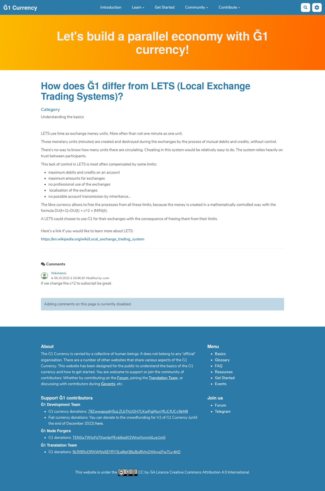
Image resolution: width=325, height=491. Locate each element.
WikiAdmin (58, 273)
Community (195, 7)
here (99, 423)
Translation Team (163, 378)
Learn (136, 7)
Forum (122, 378)
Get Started (164, 7)
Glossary (222, 360)
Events (220, 383)
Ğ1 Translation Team (59, 445)
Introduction (110, 7)
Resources (224, 372)
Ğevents (108, 383)
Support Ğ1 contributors (67, 397)
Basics (220, 353)
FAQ (218, 366)
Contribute (228, 7)
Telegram (223, 411)
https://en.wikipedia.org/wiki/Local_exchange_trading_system (92, 239)
